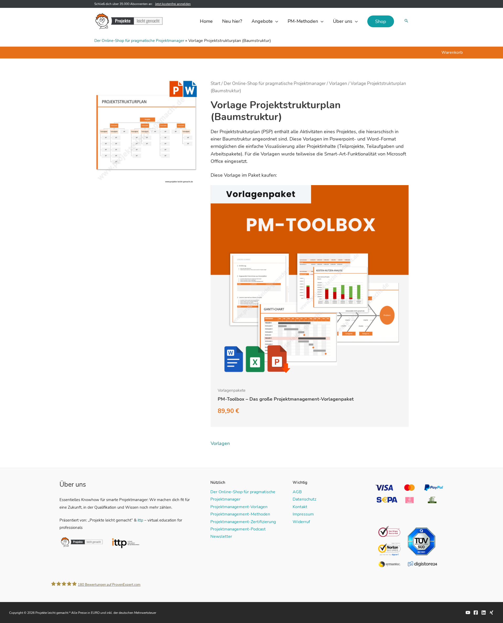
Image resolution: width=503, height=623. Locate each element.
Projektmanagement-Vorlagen (238, 507)
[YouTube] (468, 612)
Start (215, 83)
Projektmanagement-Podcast (238, 529)
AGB (297, 492)
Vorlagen (338, 83)
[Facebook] (475, 612)
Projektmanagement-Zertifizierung (243, 522)
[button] (275, 21)
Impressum (303, 514)
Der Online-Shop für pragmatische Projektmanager (139, 40)
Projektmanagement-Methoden (240, 514)
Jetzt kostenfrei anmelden (173, 4)
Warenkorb (452, 52)
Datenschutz (304, 499)
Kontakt (300, 507)
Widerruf (301, 522)
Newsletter (221, 536)
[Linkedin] (483, 612)
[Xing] (491, 612)
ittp (140, 520)
